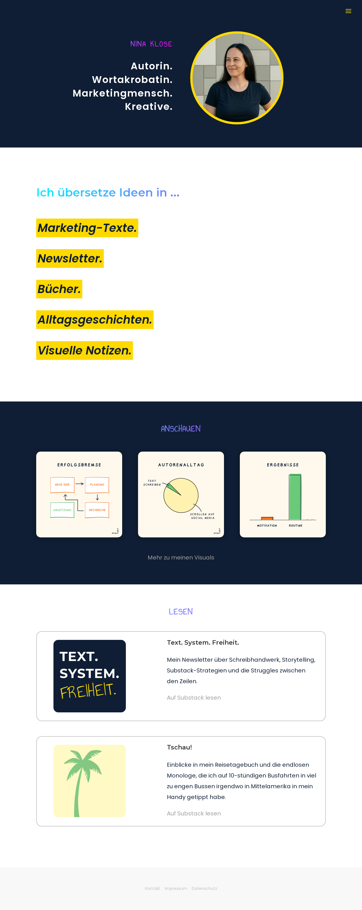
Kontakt (152, 888)
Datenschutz (204, 888)
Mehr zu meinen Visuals (181, 557)
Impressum (176, 888)
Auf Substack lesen (194, 698)
